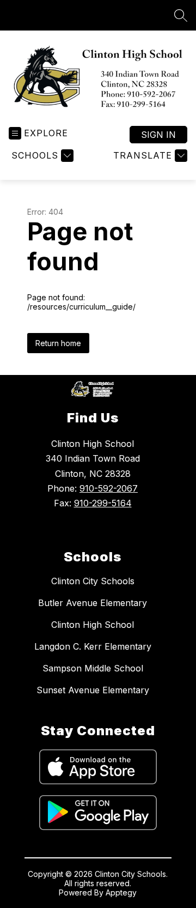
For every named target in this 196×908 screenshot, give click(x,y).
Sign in (158, 134)
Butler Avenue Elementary (92, 602)
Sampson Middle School (92, 668)
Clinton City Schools (92, 581)
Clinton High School (92, 624)
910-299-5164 (103, 503)
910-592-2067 (108, 488)
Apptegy (121, 892)
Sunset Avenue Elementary (92, 690)
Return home (58, 343)
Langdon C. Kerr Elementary (92, 646)
